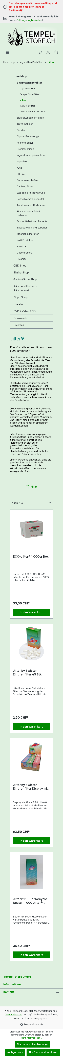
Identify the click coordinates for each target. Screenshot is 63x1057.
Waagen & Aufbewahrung (31, 192)
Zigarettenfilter (27, 88)
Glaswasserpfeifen (27, 180)
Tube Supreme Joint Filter (33, 111)
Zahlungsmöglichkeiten (29, 20)
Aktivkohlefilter (27, 106)
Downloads (20, 318)
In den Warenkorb (31, 612)
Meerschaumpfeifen (28, 233)
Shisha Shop (21, 272)
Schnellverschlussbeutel (30, 199)
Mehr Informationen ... (31, 1038)
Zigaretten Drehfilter (29, 82)
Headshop (20, 76)
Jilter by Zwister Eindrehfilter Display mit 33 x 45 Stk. (30, 786)
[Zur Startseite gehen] (31, 37)
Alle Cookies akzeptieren (43, 1052)
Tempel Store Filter (29, 94)
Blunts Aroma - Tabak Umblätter (29, 213)
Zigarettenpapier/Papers (31, 117)
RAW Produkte (25, 240)
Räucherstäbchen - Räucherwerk (25, 288)
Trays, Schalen (25, 123)
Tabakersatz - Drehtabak (31, 205)
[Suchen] (40, 52)
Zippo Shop (20, 297)
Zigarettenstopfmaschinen (31, 155)
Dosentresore (24, 252)
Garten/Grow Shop (25, 279)
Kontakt (8, 992)
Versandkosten (14, 1014)
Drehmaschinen (25, 148)
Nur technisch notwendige (32, 1044)
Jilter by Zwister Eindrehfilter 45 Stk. (27, 672)
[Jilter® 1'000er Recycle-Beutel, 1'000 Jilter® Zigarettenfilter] (31, 872)
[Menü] (7, 52)
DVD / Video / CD (24, 311)
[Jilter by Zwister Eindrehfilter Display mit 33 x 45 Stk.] (31, 758)
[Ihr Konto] (48, 52)
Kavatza (21, 246)
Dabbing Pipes (25, 186)
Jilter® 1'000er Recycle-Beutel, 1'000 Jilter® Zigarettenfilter (30, 901)
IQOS (20, 167)
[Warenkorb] (56, 52)
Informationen (12, 984)
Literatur (18, 304)
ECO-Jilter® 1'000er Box (31, 556)
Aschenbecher (25, 142)
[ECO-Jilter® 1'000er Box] (31, 529)
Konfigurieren (15, 1052)
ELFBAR (21, 174)
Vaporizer (22, 161)
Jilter (23, 100)
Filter (33, 486)
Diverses (22, 258)
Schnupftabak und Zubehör (32, 221)
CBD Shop (19, 265)
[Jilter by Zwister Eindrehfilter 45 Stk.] (31, 643)
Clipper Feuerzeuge (28, 136)
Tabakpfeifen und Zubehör (32, 227)
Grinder (21, 130)
